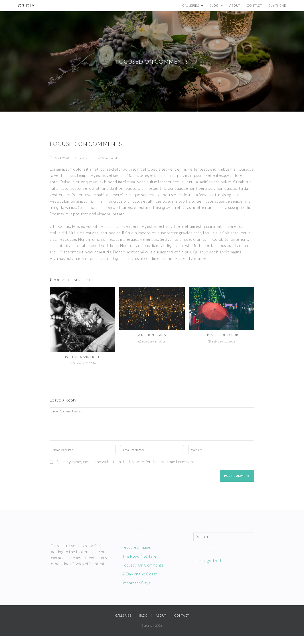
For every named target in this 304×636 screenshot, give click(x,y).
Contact (181, 615)
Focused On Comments (143, 565)
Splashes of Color (221, 335)
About (161, 615)
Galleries (123, 615)
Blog (143, 615)
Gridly (26, 5)
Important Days (136, 582)
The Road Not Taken (140, 556)
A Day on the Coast (139, 573)
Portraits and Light (82, 357)
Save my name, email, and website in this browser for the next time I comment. (126, 461)
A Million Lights (152, 335)
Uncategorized (86, 158)
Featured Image (136, 547)
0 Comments (110, 158)
